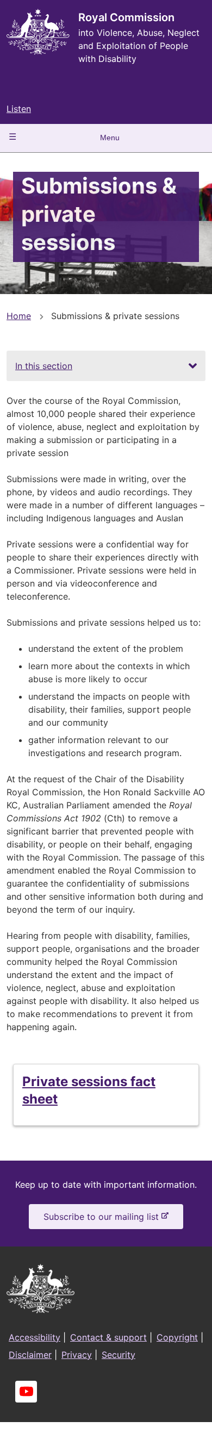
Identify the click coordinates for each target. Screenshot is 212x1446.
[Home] (38, 32)
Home (19, 315)
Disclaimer (30, 1354)
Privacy (76, 1354)
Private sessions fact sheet (88, 1090)
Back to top (163, 1430)
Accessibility (34, 1337)
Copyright (177, 1337)
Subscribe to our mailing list (103, 1220)
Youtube (26, 1392)
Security (118, 1354)
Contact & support (108, 1337)
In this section (43, 365)
